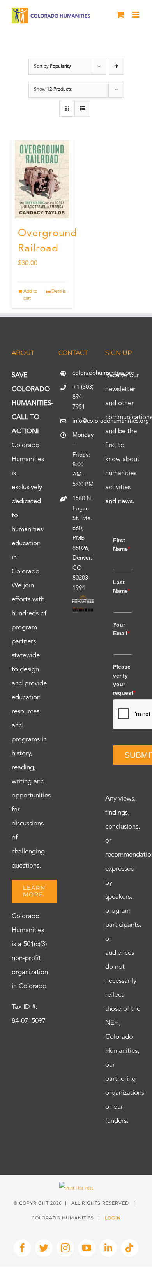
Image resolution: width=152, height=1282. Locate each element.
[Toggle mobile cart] (120, 15)
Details (58, 291)
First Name (121, 544)
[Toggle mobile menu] (136, 15)
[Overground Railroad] (42, 179)
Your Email (121, 629)
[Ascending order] (116, 67)
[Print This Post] (76, 1189)
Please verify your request (123, 680)
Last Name (121, 586)
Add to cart (30, 295)
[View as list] (82, 108)
